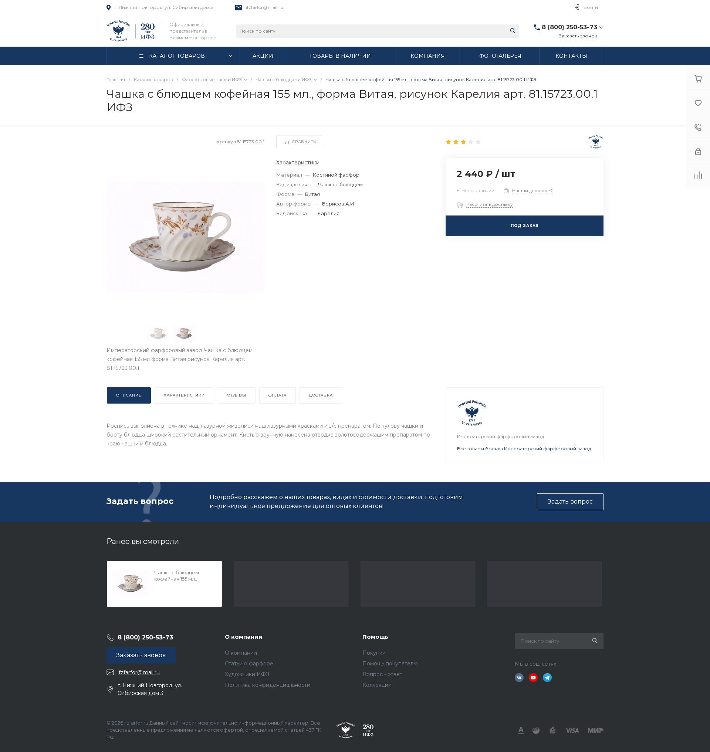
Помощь (375, 636)
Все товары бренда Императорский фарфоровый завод (524, 448)
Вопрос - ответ (382, 674)
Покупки (374, 652)
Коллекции (377, 685)
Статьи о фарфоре (249, 663)
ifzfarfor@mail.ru (264, 7)
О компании (244, 636)
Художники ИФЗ (247, 674)
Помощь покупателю (390, 663)
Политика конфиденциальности (267, 685)
